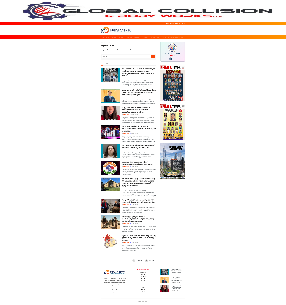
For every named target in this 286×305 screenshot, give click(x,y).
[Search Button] (184, 37)
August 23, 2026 (134, 78)
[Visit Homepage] (116, 30)
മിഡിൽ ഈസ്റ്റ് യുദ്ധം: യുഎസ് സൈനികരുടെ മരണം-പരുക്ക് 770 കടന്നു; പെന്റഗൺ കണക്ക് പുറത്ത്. (138, 219)
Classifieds (143, 276)
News (107, 37)
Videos (164, 37)
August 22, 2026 (134, 166)
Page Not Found (107, 42)
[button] (2, 11)
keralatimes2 (126, 166)
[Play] (171, 59)
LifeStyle (129, 37)
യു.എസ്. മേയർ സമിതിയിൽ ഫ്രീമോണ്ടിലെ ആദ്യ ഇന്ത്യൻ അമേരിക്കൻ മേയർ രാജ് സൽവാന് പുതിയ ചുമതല (138, 92)
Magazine (171, 37)
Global (113, 37)
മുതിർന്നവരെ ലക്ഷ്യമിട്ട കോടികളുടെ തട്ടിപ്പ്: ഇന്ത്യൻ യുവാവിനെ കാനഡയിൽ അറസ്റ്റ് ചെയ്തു (139, 238)
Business (145, 37)
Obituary (121, 37)
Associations (155, 37)
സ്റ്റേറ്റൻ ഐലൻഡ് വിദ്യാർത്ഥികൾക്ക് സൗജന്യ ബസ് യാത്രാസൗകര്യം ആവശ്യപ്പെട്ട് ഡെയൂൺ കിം (136, 109)
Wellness (137, 37)
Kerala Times (144, 301)
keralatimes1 (126, 78)
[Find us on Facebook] (113, 293)
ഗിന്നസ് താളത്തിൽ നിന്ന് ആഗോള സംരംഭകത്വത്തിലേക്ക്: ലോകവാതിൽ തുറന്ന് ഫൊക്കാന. (139, 128)
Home (102, 37)
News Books (179, 37)
